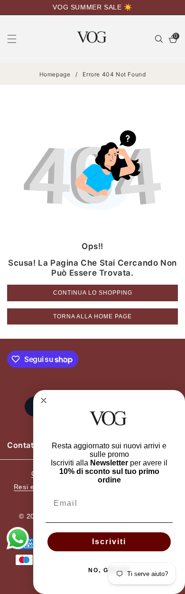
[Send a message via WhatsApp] (18, 538)
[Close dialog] (43, 400)
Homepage (55, 74)
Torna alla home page (92, 316)
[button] (17, 38)
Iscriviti (109, 542)
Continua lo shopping (92, 292)
